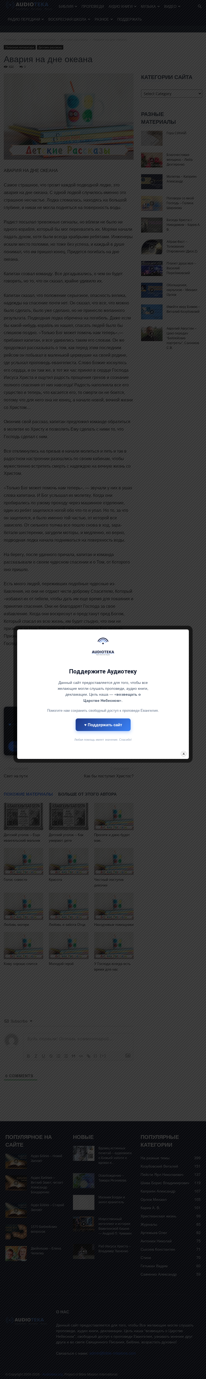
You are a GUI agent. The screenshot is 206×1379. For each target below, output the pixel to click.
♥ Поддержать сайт (103, 725)
